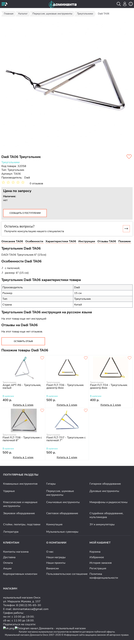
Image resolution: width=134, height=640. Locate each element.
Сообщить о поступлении (25, 213)
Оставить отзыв (23, 341)
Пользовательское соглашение (67, 574)
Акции (7, 568)
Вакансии (52, 568)
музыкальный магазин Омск (21, 598)
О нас (50, 552)
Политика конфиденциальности (104, 576)
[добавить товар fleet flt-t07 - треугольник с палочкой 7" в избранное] (86, 411)
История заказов (101, 563)
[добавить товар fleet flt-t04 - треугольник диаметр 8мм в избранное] (130, 358)
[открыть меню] (4, 4)
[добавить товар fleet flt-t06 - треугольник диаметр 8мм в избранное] (86, 358)
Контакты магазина (16, 552)
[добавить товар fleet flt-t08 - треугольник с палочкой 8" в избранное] (42, 411)
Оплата (8, 563)
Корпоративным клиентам (20, 574)
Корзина (95, 552)
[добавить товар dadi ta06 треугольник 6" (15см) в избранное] (129, 157)
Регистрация (98, 568)
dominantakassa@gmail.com (31, 609)
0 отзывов (36, 183)
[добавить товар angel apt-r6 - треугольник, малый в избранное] (42, 358)
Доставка (9, 557)
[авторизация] (125, 4)
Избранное (97, 557)
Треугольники (10, 162)
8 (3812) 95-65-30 (28, 605)
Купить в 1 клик (23, 405)
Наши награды (56, 557)
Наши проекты (55, 563)
